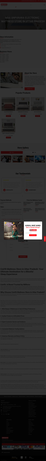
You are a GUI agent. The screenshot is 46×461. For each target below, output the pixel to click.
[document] (23, 230)
